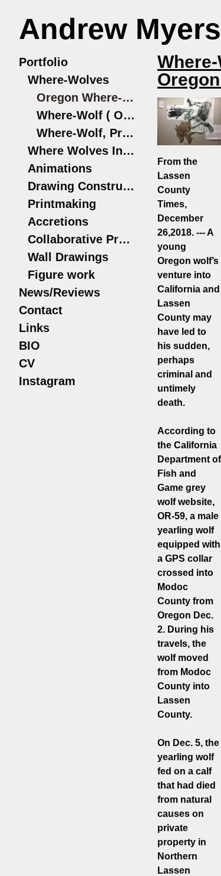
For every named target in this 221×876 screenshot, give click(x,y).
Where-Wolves (68, 79)
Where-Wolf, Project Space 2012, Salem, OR (87, 132)
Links (34, 327)
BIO (29, 345)
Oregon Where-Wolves (87, 97)
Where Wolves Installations (82, 150)
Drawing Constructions (82, 186)
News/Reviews (59, 292)
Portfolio (43, 62)
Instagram (47, 381)
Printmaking (62, 203)
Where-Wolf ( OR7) (87, 115)
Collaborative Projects (82, 239)
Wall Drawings (68, 256)
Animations (60, 168)
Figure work (61, 274)
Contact (40, 310)
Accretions (58, 221)
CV (27, 363)
